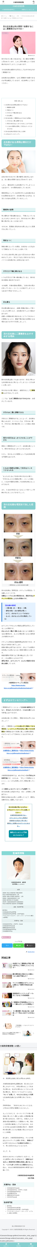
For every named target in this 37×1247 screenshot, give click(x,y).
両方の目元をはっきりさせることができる (19, 123)
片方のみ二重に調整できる (15, 121)
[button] (29, 945)
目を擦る (9, 115)
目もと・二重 (7, 937)
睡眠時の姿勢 (11, 107)
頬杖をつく (10, 110)
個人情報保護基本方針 (18, 1226)
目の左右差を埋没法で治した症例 (15, 131)
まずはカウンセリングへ (12, 134)
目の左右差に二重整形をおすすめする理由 (18, 118)
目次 (15, 101)
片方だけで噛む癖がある (14, 113)
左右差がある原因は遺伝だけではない (16, 105)
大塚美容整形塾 (18, 2)
